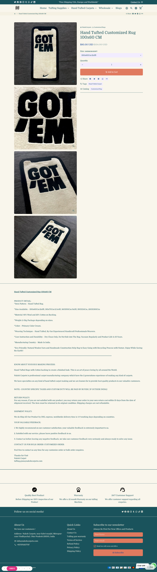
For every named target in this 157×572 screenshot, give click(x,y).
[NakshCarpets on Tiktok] (32, 2)
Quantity (84, 61)
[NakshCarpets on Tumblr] (26, 2)
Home (43, 8)
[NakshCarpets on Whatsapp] (29, 2)
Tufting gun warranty (76, 536)
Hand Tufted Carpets (84, 8)
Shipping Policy (74, 551)
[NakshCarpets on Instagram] (23, 2)
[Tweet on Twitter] (135, 13)
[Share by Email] (142, 13)
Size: (88, 51)
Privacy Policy (73, 547)
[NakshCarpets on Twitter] (15, 2)
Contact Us (135, 2)
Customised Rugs (99, 27)
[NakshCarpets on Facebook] (18, 2)
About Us (71, 529)
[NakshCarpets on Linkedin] (34, 2)
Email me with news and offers (107, 546)
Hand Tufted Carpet (95, 84)
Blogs (119, 8)
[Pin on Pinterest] (137, 13)
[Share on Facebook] (133, 13)
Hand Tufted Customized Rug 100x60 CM (32, 13)
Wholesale (106, 8)
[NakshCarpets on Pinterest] (20, 2)
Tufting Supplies (59, 8)
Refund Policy (73, 544)
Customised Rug (96, 89)
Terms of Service (74, 540)
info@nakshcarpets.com (26, 541)
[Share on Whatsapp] (140, 13)
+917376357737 (22, 545)
